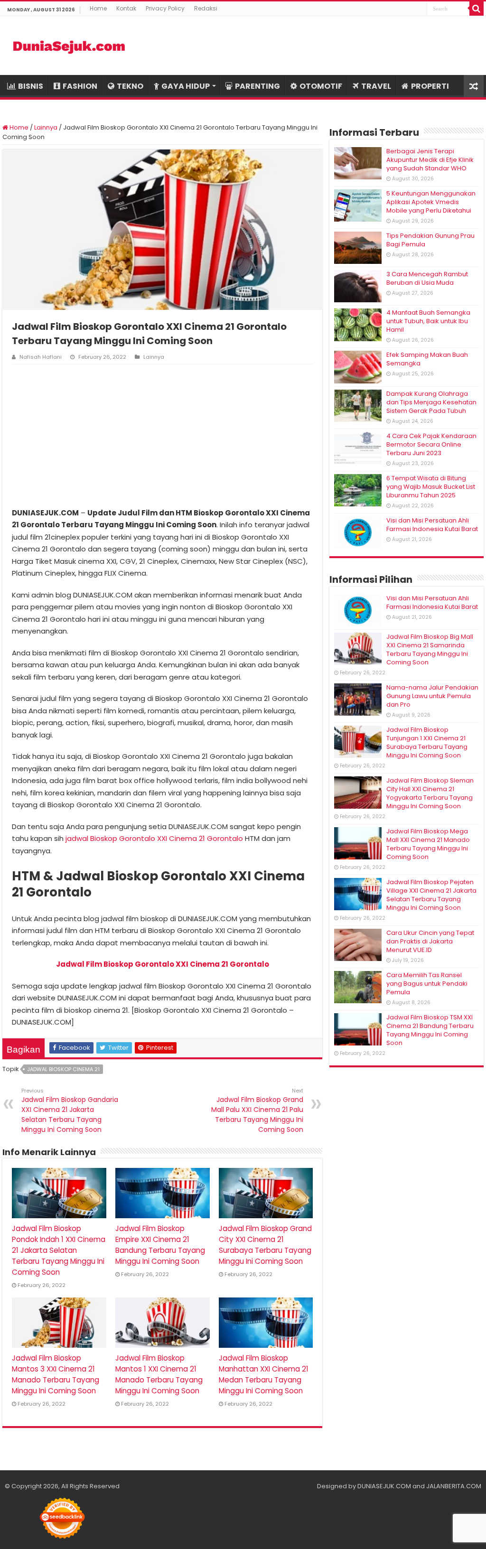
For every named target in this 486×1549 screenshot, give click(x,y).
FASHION (80, 86)
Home (98, 8)
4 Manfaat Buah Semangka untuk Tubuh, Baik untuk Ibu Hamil (428, 321)
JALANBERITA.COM (453, 1486)
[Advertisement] (162, 435)
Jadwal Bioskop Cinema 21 (63, 1069)
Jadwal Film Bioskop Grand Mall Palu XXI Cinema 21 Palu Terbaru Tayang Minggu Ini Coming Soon (257, 1110)
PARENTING (257, 86)
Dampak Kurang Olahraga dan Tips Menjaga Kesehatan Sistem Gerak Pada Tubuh (431, 402)
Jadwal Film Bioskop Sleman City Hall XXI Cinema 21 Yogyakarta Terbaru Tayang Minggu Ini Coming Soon (430, 793)
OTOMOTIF (320, 86)
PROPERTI (430, 86)
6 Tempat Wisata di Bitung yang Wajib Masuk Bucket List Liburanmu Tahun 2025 (430, 487)
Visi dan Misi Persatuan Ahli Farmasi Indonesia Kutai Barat (432, 524)
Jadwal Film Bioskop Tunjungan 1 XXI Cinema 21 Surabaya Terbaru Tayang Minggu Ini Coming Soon (426, 742)
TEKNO (130, 86)
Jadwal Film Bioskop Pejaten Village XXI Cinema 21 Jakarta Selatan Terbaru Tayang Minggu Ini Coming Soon (431, 894)
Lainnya (45, 127)
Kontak (126, 8)
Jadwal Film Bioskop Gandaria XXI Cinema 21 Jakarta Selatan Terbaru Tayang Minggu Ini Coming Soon (69, 1110)
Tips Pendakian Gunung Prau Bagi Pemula (430, 240)
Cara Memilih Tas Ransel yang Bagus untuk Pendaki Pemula (426, 983)
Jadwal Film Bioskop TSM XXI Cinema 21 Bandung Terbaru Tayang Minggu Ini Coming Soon (430, 1030)
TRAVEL (376, 86)
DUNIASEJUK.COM (384, 1486)
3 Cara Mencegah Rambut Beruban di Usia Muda (427, 278)
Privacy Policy (165, 8)
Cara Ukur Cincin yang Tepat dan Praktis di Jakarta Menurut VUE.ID (430, 941)
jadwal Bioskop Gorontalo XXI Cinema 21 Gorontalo (154, 838)
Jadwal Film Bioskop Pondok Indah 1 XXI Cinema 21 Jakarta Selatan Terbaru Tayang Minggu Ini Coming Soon (58, 1250)
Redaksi (205, 8)
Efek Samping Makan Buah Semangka (427, 359)
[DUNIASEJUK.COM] (68, 45)
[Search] (476, 8)
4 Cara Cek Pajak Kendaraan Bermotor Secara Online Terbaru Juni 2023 (431, 444)
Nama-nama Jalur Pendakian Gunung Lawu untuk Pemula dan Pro (432, 696)
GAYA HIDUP (185, 86)
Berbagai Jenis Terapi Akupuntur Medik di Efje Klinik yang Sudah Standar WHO (430, 160)
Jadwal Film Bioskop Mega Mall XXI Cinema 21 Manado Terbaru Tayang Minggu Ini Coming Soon (428, 844)
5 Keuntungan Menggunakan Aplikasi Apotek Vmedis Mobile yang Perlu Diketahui (431, 202)
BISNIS (30, 86)
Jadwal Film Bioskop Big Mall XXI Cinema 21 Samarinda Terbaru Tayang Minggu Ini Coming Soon (429, 649)
